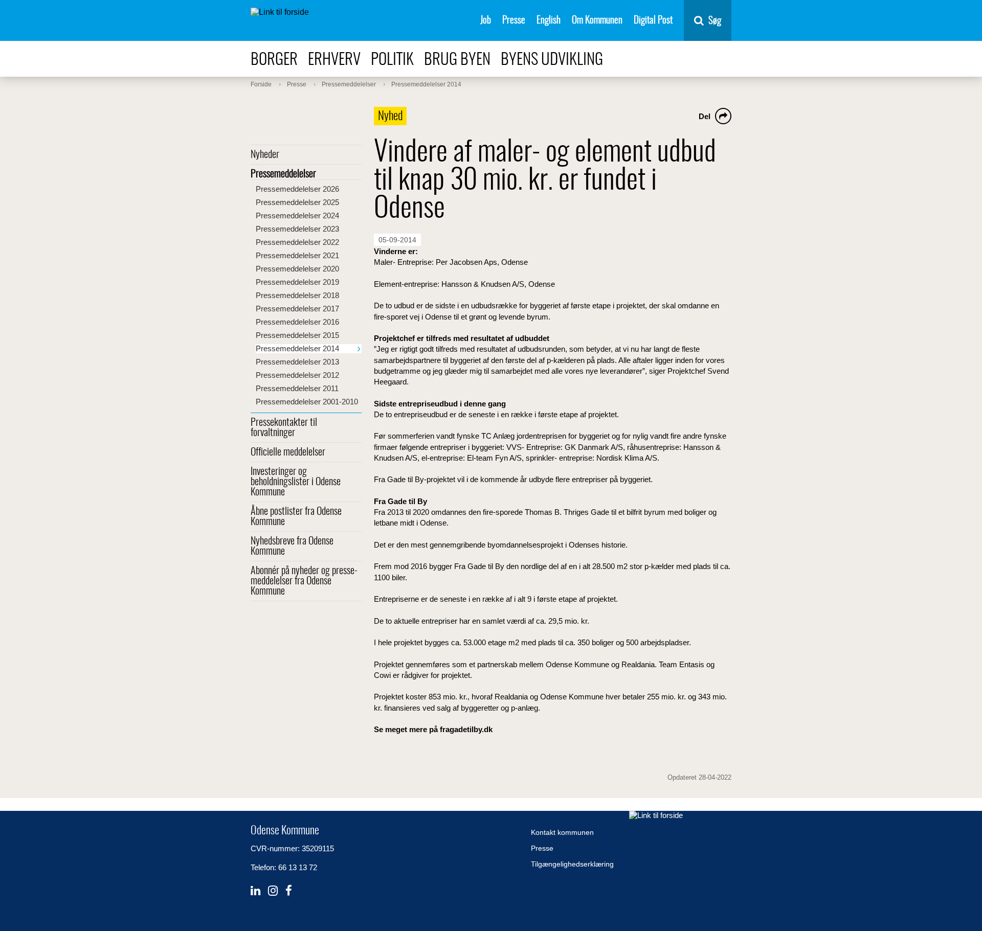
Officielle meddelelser (288, 452)
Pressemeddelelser (283, 174)
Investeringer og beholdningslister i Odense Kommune (296, 482)
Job (485, 21)
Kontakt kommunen (562, 832)
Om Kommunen (597, 21)
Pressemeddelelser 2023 (297, 228)
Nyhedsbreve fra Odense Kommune (292, 546)
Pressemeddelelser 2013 (297, 361)
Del (704, 116)
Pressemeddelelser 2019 (297, 282)
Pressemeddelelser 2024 (297, 215)
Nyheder (265, 155)
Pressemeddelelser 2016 (297, 321)
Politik (392, 60)
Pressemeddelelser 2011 (297, 388)
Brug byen (457, 60)
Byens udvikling (552, 60)
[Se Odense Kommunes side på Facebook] (288, 890)
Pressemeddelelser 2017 (297, 308)
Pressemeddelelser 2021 (297, 255)
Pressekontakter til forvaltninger (284, 428)
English (549, 21)
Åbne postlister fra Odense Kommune (296, 517)
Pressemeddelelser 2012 (297, 375)
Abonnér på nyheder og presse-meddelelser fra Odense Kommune (304, 581)
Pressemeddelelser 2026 (297, 189)
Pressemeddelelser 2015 (297, 335)
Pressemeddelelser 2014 (297, 348)
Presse (513, 21)
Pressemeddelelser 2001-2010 (307, 401)
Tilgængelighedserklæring (572, 864)
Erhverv (334, 60)
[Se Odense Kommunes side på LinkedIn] (255, 890)
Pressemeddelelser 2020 (297, 268)
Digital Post (653, 21)
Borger (274, 60)
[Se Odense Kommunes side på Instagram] (273, 890)
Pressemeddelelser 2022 (297, 242)
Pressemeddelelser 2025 (297, 202)
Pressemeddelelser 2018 (297, 295)
